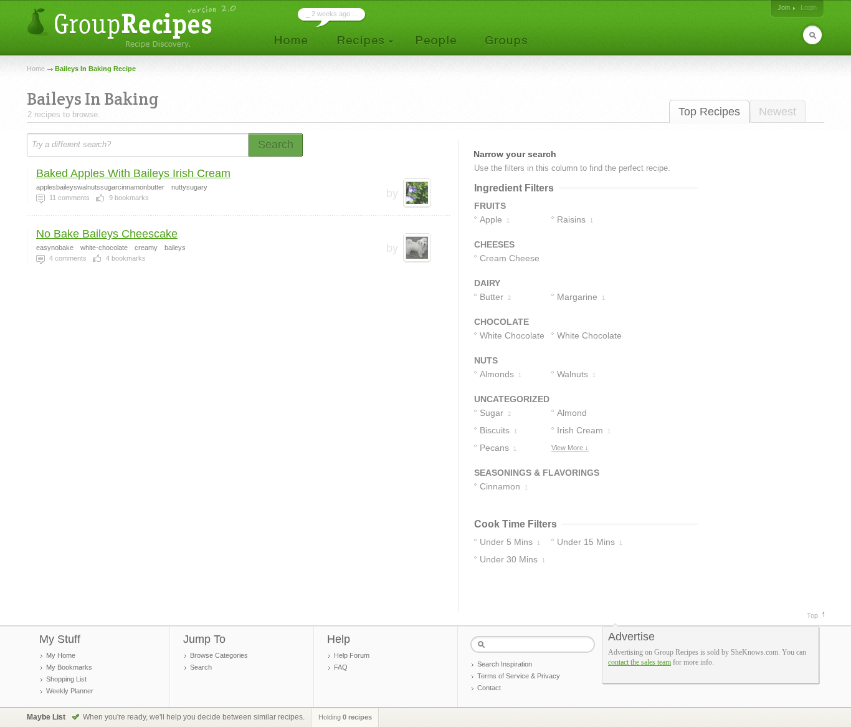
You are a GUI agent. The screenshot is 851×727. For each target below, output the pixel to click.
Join (783, 7)
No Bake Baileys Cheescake (107, 234)
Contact (489, 687)
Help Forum (351, 655)
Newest (777, 111)
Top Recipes (709, 111)
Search (201, 667)
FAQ (341, 667)
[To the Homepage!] (133, 26)
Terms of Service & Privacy (518, 676)
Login (809, 7)
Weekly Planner (69, 691)
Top (812, 615)
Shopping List (66, 679)
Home (36, 68)
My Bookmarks (69, 667)
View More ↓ (570, 447)
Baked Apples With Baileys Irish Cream (133, 173)
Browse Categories (219, 655)
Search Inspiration (504, 664)
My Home (60, 655)
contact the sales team (639, 662)
